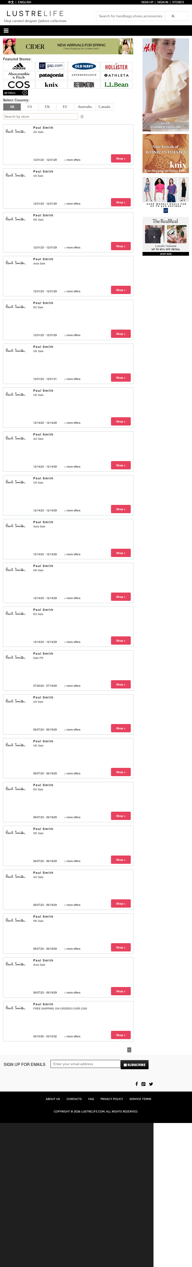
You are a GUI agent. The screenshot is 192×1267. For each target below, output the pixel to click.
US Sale (38, 176)
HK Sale (38, 219)
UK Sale (38, 351)
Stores (178, 2)
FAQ (91, 1099)
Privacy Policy (111, 1099)
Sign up (147, 2)
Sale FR (38, 658)
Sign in (162, 2)
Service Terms (140, 1099)
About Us (53, 1099)
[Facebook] (136, 1083)
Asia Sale (39, 263)
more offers (73, 160)
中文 (11, 2)
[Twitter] (151, 1083)
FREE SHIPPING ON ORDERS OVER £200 (60, 1008)
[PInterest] (143, 1083)
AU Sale (38, 132)
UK (47, 107)
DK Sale (38, 833)
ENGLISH (24, 2)
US (30, 107)
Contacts (74, 1099)
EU (65, 107)
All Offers (10, 93)
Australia (85, 107)
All (12, 107)
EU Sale (38, 307)
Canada (104, 107)
